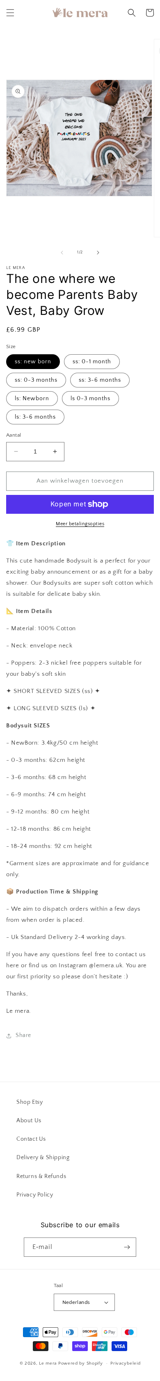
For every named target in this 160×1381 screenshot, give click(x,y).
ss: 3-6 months (100, 380)
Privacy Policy (34, 1195)
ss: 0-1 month (92, 361)
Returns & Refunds (41, 1176)
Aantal (13, 435)
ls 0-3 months (90, 398)
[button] (10, 13)
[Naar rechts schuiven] (98, 253)
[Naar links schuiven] (62, 253)
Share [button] (23, 1035)
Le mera (48, 1363)
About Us (28, 1120)
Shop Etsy (29, 1102)
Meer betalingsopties (80, 523)
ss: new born (33, 361)
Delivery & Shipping (42, 1157)
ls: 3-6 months (35, 417)
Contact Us (31, 1139)
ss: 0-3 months (36, 380)
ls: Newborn (32, 398)
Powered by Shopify (80, 1363)
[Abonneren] (127, 1247)
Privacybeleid (125, 1363)
